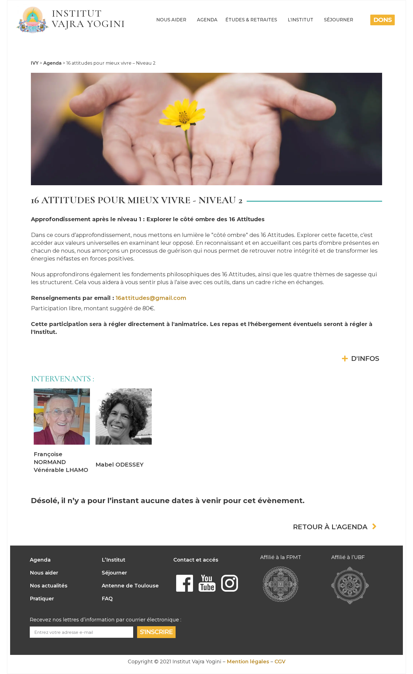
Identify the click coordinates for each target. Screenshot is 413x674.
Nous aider (171, 19)
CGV (279, 662)
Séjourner (338, 19)
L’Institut (300, 19)
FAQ (107, 599)
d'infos (365, 359)
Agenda (207, 19)
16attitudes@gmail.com (150, 298)
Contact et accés (195, 560)
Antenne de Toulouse (130, 586)
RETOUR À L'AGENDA (330, 527)
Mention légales (248, 662)
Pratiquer (42, 599)
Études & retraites (251, 19)
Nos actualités (48, 586)
